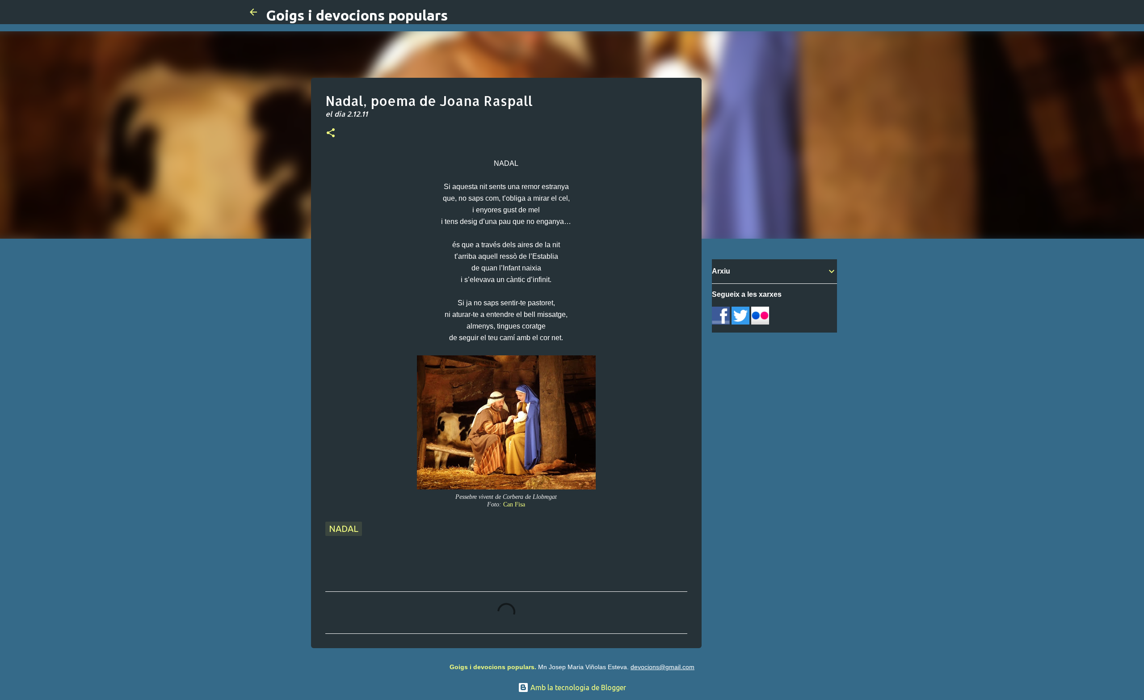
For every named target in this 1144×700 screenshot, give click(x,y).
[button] (330, 133)
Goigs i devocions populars (357, 15)
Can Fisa (514, 504)
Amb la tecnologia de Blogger (577, 687)
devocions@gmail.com (662, 666)
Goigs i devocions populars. (493, 666)
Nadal (343, 528)
